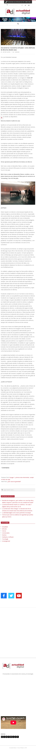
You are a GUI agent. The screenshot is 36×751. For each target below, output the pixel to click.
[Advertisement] (13, 560)
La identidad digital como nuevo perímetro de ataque (16, 512)
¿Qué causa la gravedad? (14, 481)
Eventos (4, 535)
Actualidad (5, 527)
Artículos (4, 529)
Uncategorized (6, 541)
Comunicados (6, 533)
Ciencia (4, 531)
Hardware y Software (8, 537)
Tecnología (5, 539)
